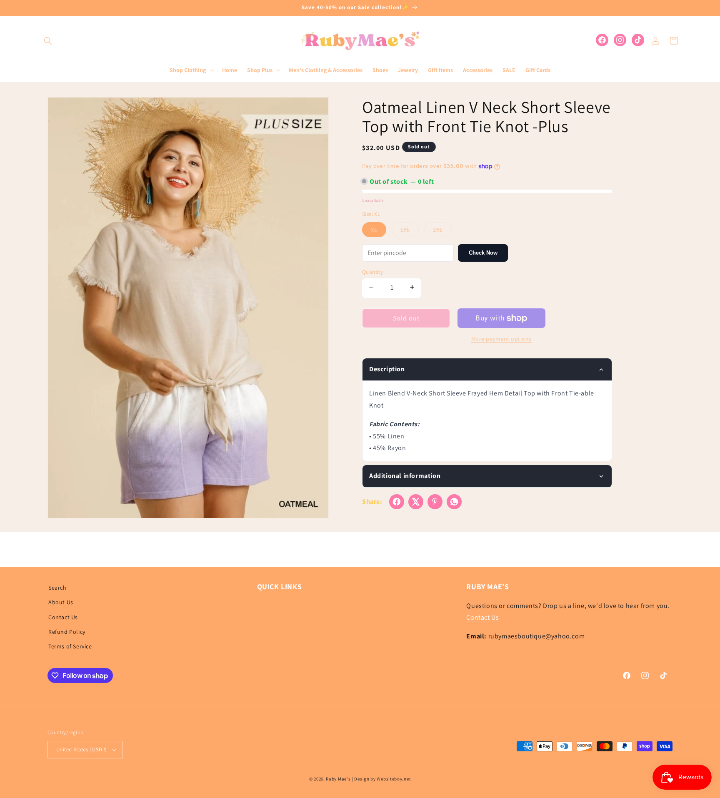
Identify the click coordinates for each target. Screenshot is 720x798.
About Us (60, 602)
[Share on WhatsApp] (454, 501)
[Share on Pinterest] (435, 501)
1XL (409, 231)
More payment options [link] (501, 339)
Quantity (372, 271)
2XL (442, 231)
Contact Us (63, 617)
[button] (48, 41)
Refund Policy (66, 631)
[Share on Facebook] (396, 501)
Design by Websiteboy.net (382, 779)
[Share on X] (415, 501)
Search (57, 587)
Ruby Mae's (338, 779)
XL (378, 231)
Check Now (483, 253)
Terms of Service (70, 646)
